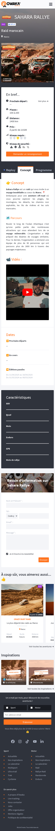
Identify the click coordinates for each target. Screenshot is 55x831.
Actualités (12, 756)
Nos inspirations (15, 760)
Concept (25, 170)
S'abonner (28, 722)
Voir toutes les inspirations (40, 688)
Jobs (10, 806)
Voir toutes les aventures (40, 646)
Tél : (8, 511)
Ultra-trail (12, 771)
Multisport (12, 767)
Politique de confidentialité (20, 817)
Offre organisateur (16, 810)
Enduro (38, 779)
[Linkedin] (42, 741)
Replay (10, 170)
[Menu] (51, 4)
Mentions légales (15, 813)
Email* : (9, 522)
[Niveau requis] (29, 138)
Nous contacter (15, 802)
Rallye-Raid (40, 771)
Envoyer (44, 560)
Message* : (11, 532)
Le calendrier (14, 764)
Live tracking (13, 798)
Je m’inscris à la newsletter (21, 554)
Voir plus (42, 101)
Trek (10, 775)
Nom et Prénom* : (14, 500)
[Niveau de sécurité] (29, 147)
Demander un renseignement (27, 154)
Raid (37, 767)
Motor (37, 707)
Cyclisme (12, 779)
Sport (13, 707)
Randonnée (40, 775)
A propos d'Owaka (16, 794)
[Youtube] (35, 741)
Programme (44, 170)
